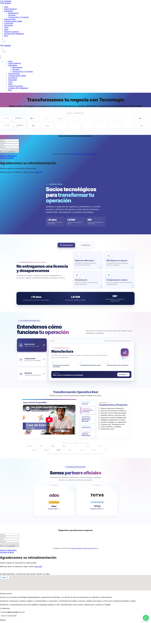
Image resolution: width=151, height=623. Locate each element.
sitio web (38, 172)
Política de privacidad (76, 154)
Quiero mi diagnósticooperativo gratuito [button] (8, 157)
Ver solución (123, 374)
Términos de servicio (88, 154)
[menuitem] (6, 7)
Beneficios (86, 245)
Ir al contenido (5, 1)
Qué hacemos (68, 245)
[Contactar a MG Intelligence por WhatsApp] (146, 618)
